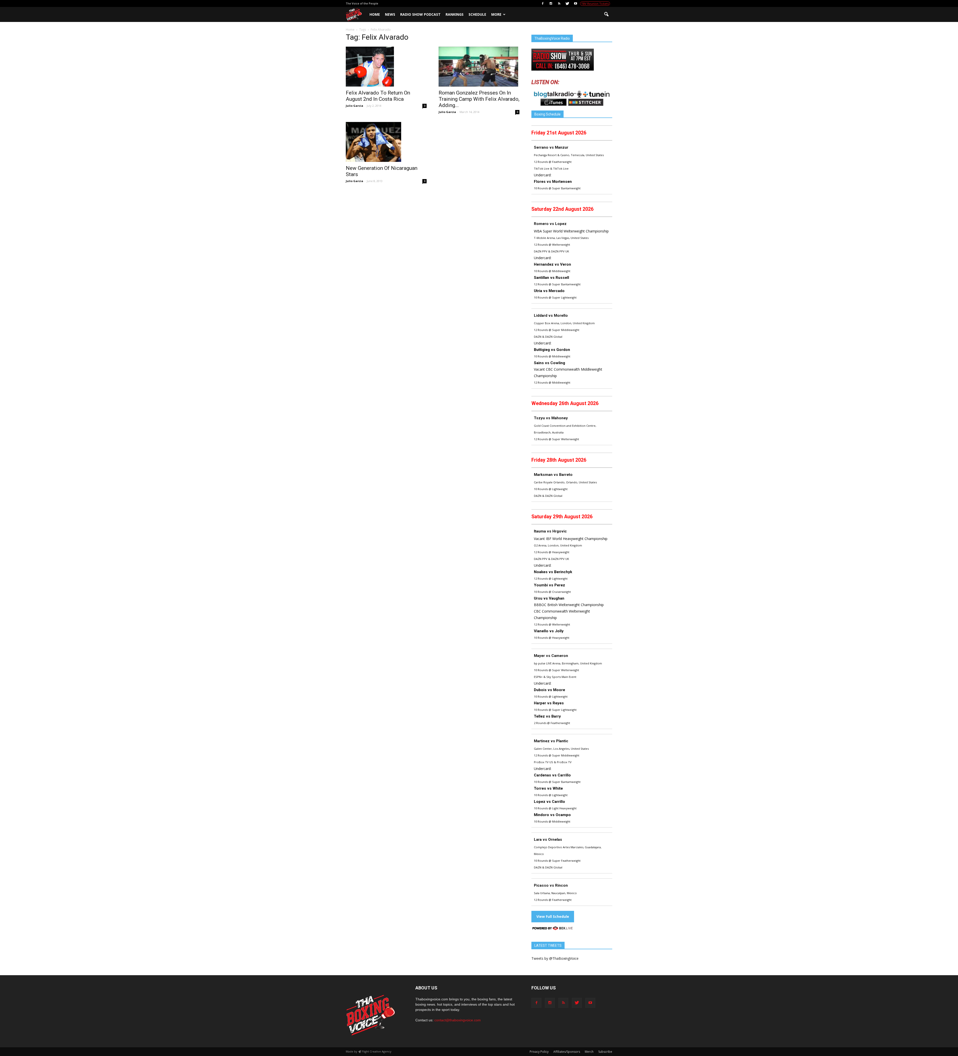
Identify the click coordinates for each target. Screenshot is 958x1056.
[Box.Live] (552, 929)
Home (374, 14)
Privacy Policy (539, 1052)
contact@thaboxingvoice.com (457, 1020)
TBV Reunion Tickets (595, 3)
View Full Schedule (552, 916)
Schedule (477, 14)
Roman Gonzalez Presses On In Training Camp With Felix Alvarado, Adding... (479, 99)
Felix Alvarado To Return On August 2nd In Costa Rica (378, 96)
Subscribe (605, 1052)
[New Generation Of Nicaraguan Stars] (386, 142)
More (496, 14)
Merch (589, 1052)
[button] (606, 14)
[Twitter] (567, 3)
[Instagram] (551, 3)
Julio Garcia (354, 105)
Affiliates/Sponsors (566, 1052)
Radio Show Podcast (420, 14)
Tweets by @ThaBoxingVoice (555, 958)
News (390, 14)
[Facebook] (542, 3)
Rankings (455, 14)
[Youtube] (575, 3)
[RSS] (559, 3)
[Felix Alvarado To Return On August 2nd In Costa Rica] (386, 67)
